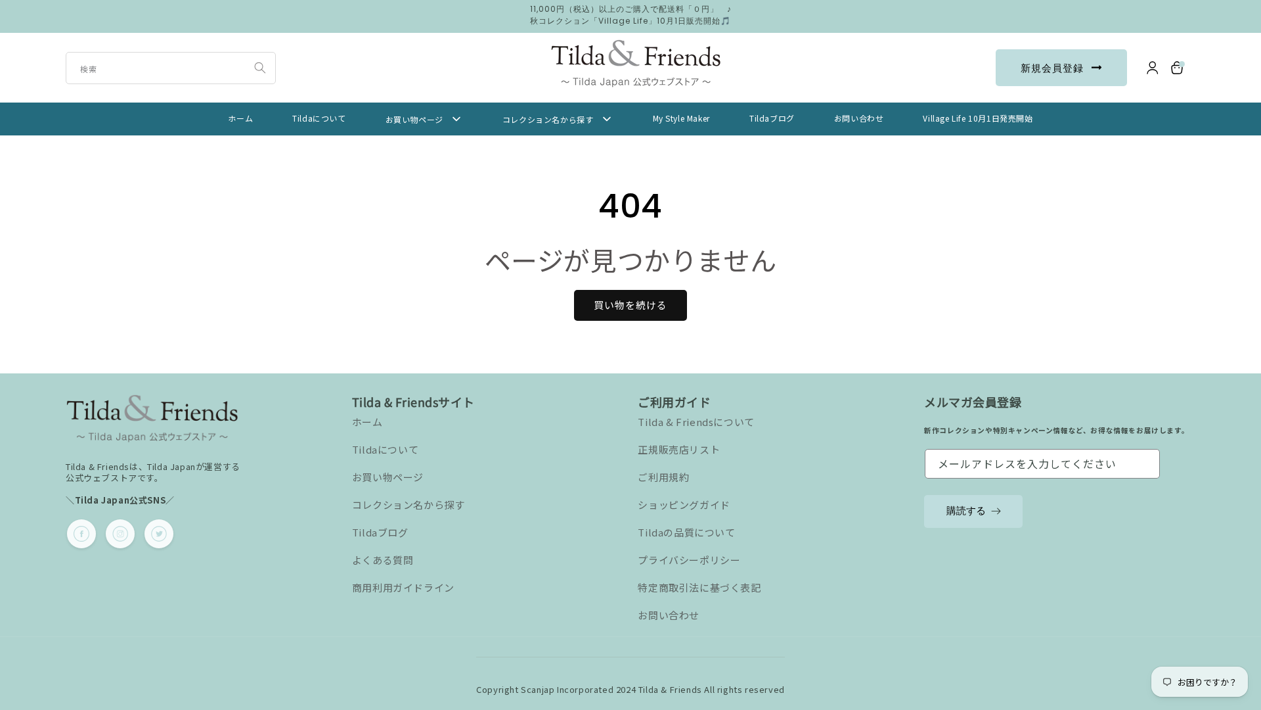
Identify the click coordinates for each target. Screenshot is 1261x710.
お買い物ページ (388, 477)
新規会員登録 (1052, 68)
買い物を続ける (630, 305)
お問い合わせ (668, 615)
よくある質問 (383, 560)
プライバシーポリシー (689, 560)
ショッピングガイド (684, 504)
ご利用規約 (663, 477)
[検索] (260, 67)
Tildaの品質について (686, 532)
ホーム (367, 422)
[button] (1177, 67)
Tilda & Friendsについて (696, 422)
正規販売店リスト (679, 449)
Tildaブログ (380, 532)
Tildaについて (385, 449)
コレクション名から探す (408, 504)
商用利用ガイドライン (403, 587)
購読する (966, 510)
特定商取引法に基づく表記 (699, 587)
